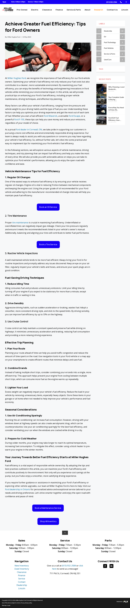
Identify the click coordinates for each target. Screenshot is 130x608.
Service (21, 578)
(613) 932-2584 (111, 2)
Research (98, 9)
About (87, 9)
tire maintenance (20, 222)
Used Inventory (21, 568)
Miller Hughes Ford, (17, 78)
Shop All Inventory (48, 521)
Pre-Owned (22, 9)
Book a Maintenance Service (48, 508)
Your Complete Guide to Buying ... (116, 98)
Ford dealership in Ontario (17, 489)
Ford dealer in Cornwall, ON (29, 129)
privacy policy (28, 603)
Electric (34, 9)
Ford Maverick (50, 116)
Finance (59, 9)
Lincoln (124, 9)
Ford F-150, (19, 119)
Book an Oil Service (48, 207)
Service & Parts (74, 9)
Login (8, 605)
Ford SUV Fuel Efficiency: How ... (114, 119)
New (11, 9)
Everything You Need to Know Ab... (116, 109)
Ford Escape (74, 116)
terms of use (20, 603)
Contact (21, 582)
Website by (120, 601)
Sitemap (4, 605)
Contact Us (112, 9)
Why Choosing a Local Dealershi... (116, 88)
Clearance (47, 9)
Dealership (22, 585)
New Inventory (22, 565)
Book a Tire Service (48, 244)
